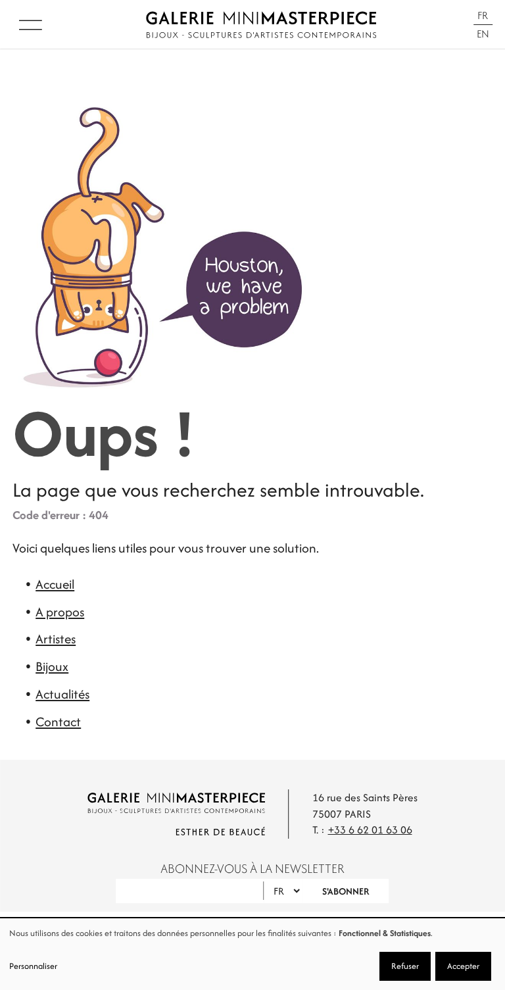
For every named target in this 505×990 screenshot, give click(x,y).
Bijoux (52, 666)
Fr (482, 15)
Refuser (405, 966)
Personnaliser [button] (33, 966)
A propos (60, 612)
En (483, 33)
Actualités (62, 694)
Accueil (55, 584)
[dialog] (252, 954)
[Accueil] (261, 24)
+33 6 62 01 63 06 (370, 829)
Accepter (463, 966)
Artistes (56, 639)
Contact (58, 721)
